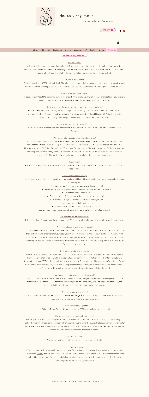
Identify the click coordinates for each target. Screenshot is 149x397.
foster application (75, 165)
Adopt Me (42, 97)
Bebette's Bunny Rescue (75, 16)
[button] (118, 42)
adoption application (59, 66)
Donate (40, 353)
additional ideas (81, 179)
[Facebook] (120, 31)
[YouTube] (124, 31)
